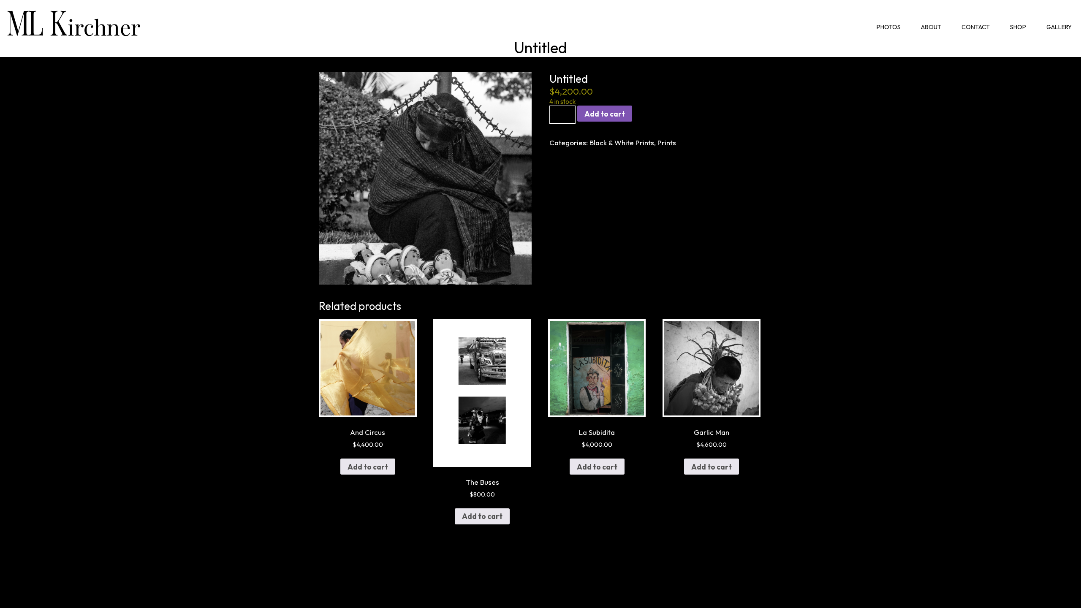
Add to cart (604, 113)
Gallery (1059, 27)
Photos (889, 27)
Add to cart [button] (368, 466)
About (931, 27)
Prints (666, 142)
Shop (1018, 27)
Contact (975, 27)
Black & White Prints (621, 142)
